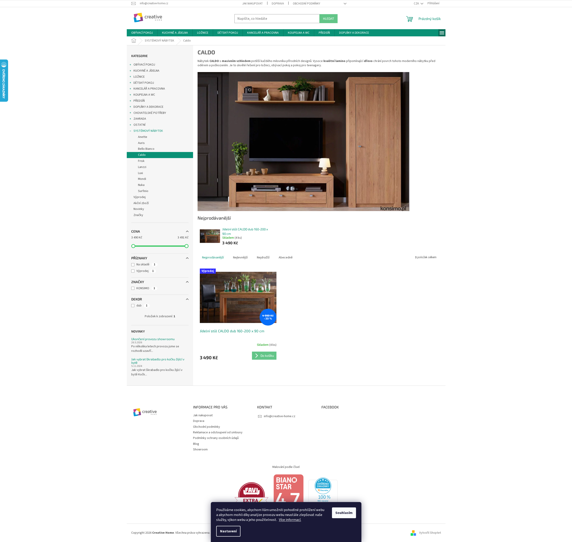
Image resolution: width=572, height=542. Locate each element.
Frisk (141, 161)
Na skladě (145, 264)
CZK (417, 4)
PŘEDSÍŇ (139, 101)
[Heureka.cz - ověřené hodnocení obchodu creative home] (323, 495)
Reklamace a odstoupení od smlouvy (218, 432)
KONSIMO (145, 288)
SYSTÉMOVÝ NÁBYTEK (148, 131)
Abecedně (286, 257)
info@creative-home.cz (279, 416)
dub (141, 305)
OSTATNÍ (139, 125)
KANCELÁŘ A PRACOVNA (149, 88)
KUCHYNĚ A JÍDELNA (146, 70)
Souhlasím (344, 512)
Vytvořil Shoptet (430, 533)
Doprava (278, 4)
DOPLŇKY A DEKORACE (148, 107)
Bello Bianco (146, 149)
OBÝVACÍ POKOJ (144, 64)
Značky (138, 215)
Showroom (200, 449)
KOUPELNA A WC (144, 95)
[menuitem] (142, 32)
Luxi (140, 173)
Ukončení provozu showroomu (153, 339)
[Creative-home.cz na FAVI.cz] (251, 495)
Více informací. (290, 519)
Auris (141, 143)
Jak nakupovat (252, 4)
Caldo (142, 155)
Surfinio (143, 191)
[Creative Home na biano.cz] (288, 495)
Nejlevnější (240, 257)
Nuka (141, 185)
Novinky (139, 209)
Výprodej (140, 197)
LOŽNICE (139, 77)
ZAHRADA (140, 119)
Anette (142, 137)
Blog (196, 444)
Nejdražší (263, 257)
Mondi (142, 179)
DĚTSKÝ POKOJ (144, 83)
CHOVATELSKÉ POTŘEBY (150, 113)
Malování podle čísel (286, 467)
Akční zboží (141, 203)
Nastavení (228, 531)
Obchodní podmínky (306, 4)
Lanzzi (142, 167)
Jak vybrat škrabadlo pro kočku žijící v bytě (157, 360)
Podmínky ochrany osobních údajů (216, 438)
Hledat (328, 18)
